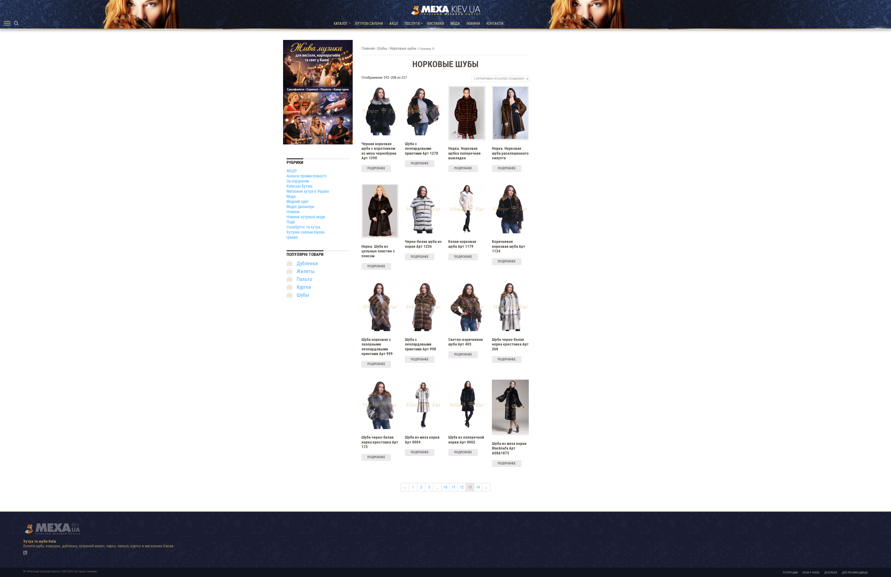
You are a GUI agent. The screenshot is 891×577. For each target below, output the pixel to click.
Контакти (494, 23)
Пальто (304, 279)
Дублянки (830, 572)
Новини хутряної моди (306, 216)
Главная (368, 48)
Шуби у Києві (811, 572)
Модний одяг (298, 201)
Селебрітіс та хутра (303, 227)
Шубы (382, 48)
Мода (455, 23)
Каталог (341, 23)
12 (462, 487)
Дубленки (307, 263)
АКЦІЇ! (292, 170)
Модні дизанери (300, 206)
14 (478, 487)
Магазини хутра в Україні (308, 191)
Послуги (412, 23)
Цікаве (292, 237)
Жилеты (306, 271)
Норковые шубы (403, 48)
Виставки (435, 23)
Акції (393, 23)
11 (453, 487)
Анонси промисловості (306, 175)
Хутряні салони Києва (305, 232)
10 (445, 487)
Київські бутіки (299, 186)
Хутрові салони (369, 23)
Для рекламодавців (855, 572)
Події (291, 221)
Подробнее (376, 168)
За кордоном (298, 181)
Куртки (304, 287)
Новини (473, 23)
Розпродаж (790, 572)
